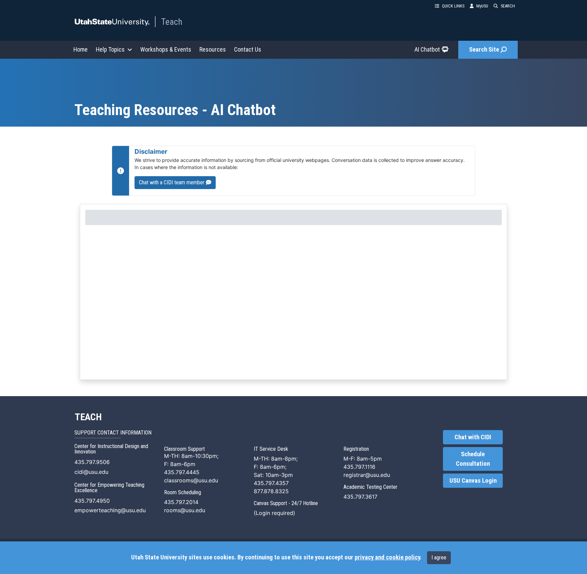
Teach (171, 22)
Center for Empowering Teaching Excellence (109, 488)
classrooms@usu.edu (191, 480)
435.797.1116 (359, 466)
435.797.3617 (360, 496)
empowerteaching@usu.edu (110, 510)
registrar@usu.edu (366, 474)
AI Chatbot (427, 49)
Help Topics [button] (110, 49)
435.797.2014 (181, 502)
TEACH (88, 417)
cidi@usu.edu (91, 471)
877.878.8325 (271, 491)
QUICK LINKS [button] (453, 5)
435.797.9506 (92, 462)
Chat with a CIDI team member (172, 182)
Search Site (484, 49)
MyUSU (482, 5)
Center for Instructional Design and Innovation (111, 449)
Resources (212, 49)
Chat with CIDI (473, 437)
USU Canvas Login (473, 480)
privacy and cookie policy (387, 557)
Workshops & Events (165, 49)
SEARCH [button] (508, 5)
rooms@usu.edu (184, 510)
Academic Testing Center (370, 487)
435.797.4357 (271, 483)
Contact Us (247, 49)
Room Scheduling (182, 492)
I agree (438, 557)
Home (80, 49)
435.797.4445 (181, 472)
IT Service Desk (271, 449)
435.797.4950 (92, 500)
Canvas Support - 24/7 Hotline (286, 503)
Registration (356, 449)
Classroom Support (184, 449)
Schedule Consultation (473, 458)
